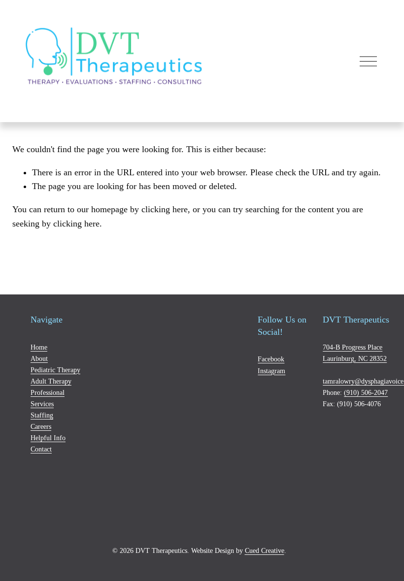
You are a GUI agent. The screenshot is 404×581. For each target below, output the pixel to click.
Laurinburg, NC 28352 (355, 358)
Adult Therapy (51, 381)
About (39, 358)
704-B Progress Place (352, 347)
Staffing (42, 415)
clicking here (164, 209)
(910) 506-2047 (366, 392)
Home (39, 347)
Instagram (271, 371)
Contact (41, 449)
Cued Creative (264, 550)
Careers (41, 426)
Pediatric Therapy (55, 370)
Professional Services (48, 398)
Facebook (271, 359)
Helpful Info (48, 438)
